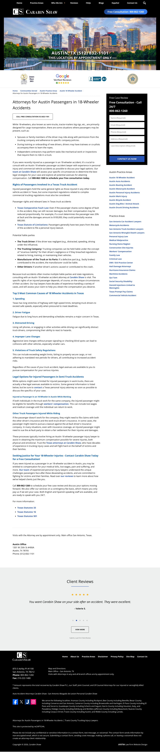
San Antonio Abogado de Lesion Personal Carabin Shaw (72, 693)
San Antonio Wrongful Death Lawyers (126, 232)
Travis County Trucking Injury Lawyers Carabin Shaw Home (35, 11)
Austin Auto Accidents (119, 181)
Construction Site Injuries (121, 247)
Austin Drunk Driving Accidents (124, 207)
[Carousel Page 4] (83, 620)
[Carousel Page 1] (73, 620)
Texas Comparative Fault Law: (33, 207)
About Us (75, 656)
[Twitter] (21, 702)
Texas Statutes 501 (27, 516)
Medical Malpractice (118, 240)
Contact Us (132, 3)
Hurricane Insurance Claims (122, 270)
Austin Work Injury (118, 196)
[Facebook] (15, 702)
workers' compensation (56, 403)
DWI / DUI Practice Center (121, 262)
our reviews (67, 476)
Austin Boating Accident (120, 185)
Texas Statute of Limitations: (32, 224)
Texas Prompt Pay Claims (121, 291)
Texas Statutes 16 (26, 511)
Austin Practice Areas (120, 172)
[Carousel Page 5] (87, 620)
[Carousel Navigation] (80, 620)
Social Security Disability (120, 281)
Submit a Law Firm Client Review (80, 638)
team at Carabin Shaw (24, 171)
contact (38, 387)
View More (80, 629)
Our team (24, 469)
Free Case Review (118, 97)
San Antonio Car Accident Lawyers (125, 221)
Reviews (74, 3)
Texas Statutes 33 (26, 507)
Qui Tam (113, 277)
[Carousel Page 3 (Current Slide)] (80, 620)
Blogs (101, 3)
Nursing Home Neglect (119, 244)
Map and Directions (57, 668)
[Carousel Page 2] (76, 620)
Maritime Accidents (118, 274)
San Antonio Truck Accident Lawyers (126, 229)
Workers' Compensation (120, 251)
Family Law (114, 255)
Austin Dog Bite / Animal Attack (124, 203)
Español (115, 3)
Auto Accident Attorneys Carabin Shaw (30, 693)
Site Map (130, 656)
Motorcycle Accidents (119, 225)
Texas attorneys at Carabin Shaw (63, 442)
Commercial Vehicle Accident (122, 295)
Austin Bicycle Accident (120, 200)
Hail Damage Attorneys (120, 266)
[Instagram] (33, 702)
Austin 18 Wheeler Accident (122, 177)
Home (19, 3)
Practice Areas (36, 3)
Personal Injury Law (118, 236)
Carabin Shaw (77, 277)
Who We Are (56, 3)
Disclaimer (103, 656)
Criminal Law (115, 259)
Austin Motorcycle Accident (122, 188)
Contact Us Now (126, 158)
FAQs (88, 3)
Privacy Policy (117, 656)
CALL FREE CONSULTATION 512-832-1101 (32, 116)
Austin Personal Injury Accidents (124, 192)
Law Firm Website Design (132, 744)
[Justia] (27, 702)
